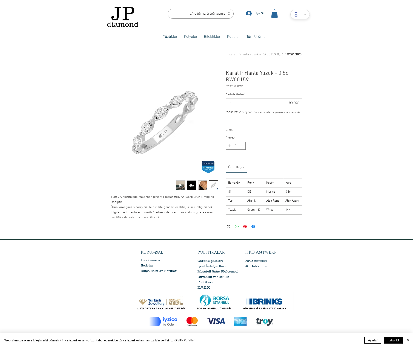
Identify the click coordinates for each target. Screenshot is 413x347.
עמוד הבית (294, 54)
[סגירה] (407, 340)
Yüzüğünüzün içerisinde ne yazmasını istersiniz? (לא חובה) (263, 112)
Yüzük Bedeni (235, 94)
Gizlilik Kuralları (184, 340)
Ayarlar (373, 340)
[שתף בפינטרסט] (245, 226)
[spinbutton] (236, 145)
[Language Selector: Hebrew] (300, 14)
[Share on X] (228, 226)
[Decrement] (242, 145)
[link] (236, 167)
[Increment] (229, 145)
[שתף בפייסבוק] (253, 226)
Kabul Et (393, 340)
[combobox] (264, 103)
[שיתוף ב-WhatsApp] (236, 226)
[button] (274, 13)
